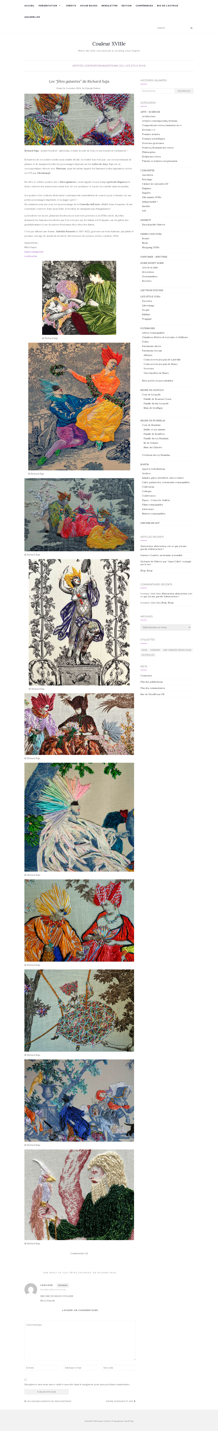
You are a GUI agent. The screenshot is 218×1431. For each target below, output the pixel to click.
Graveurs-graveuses (153, 143)
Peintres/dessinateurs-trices (157, 147)
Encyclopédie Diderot (153, 224)
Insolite (146, 206)
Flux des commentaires (152, 688)
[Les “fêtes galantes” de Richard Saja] (79, 119)
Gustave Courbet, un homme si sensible (161, 555)
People (146, 310)
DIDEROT (145, 220)
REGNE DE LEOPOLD (152, 390)
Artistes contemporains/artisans (95, 65)
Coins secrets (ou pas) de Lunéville (162, 359)
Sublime (146, 314)
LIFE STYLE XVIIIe (135, 65)
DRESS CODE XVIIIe (151, 234)
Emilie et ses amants (154, 429)
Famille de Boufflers (154, 434)
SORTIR (144, 464)
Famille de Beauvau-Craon (157, 399)
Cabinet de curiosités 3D (155, 183)
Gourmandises (149, 276)
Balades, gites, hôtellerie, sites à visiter (163, 477)
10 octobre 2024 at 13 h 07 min (53, 1289)
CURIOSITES (147, 170)
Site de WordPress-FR (152, 694)
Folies (145, 341)
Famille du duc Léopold (156, 403)
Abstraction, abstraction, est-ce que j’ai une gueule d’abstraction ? (163, 547)
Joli (121, 65)
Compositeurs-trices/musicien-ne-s (161, 125)
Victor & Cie (148, 655)
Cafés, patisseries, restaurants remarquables (166, 482)
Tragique (147, 318)
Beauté (145, 238)
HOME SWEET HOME (152, 263)
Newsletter (109, 5)
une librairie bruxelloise (177, 650)
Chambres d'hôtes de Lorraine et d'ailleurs (165, 337)
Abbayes (148, 355)
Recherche (184, 91)
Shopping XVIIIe (151, 247)
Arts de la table (150, 267)
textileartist (30, 256)
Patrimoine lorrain (152, 350)
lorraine (155, 650)
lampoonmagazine (34, 251)
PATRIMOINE (147, 328)
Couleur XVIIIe (109, 43)
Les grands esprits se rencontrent (48, 1401)
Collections (148, 486)
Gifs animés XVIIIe (152, 197)
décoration (148, 272)
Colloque (147, 491)
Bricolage (147, 179)
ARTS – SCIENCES (150, 111)
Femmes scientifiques (153, 138)
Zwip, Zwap (146, 570)
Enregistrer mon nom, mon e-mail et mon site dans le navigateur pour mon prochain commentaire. (77, 1384)
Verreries (149, 368)
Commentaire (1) (79, 1253)
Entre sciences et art (120, 1401)
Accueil (29, 5)
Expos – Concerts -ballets (156, 500)
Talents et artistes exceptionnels (159, 161)
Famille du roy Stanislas (156, 438)
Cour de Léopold (151, 394)
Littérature (148, 509)
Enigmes (146, 188)
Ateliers (146, 473)
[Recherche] (191, 28)
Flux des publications (151, 681)
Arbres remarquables (153, 332)
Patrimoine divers (151, 346)
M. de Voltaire (151, 442)
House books (89, 5)
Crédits (71, 5)
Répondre (63, 1285)
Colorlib (107, 1421)
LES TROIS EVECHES (151, 290)
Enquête (146, 192)
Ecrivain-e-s (148, 129)
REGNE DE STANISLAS (152, 420)
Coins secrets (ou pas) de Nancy (160, 364)
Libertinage (148, 305)
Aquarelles (32, 17)
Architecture (149, 116)
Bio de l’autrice (167, 5)
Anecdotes (147, 174)
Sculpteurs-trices (151, 156)
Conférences (144, 5)
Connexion (146, 675)
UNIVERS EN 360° (150, 523)
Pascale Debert (92, 88)
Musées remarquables (153, 513)
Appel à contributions (153, 468)
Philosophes (148, 152)
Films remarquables (152, 504)
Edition (127, 5)
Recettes (146, 280)
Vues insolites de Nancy (156, 373)
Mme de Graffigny (153, 408)
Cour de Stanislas (151, 425)
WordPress (129, 1421)
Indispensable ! (150, 201)
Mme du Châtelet (153, 447)
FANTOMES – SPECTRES (153, 256)
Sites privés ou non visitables (157, 380)
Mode (145, 242)
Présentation (48, 5)
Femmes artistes (151, 134)
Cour (144, 650)
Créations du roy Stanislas (156, 455)
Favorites (147, 301)
